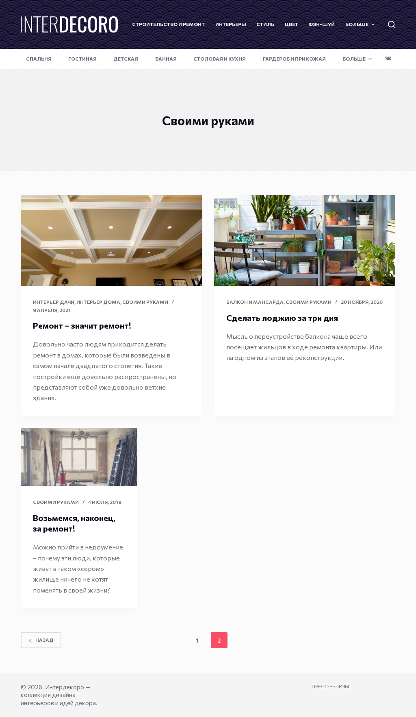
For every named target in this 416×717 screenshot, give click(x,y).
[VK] (388, 58)
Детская (125, 58)
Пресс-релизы (330, 686)
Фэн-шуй (321, 24)
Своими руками (145, 302)
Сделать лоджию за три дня (282, 318)
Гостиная (82, 58)
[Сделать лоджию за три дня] (304, 240)
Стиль (265, 24)
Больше (356, 24)
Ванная (166, 58)
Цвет (291, 24)
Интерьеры (230, 24)
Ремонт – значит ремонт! (82, 325)
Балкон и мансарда (255, 302)
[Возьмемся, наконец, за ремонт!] (79, 457)
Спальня (39, 58)
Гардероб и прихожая (294, 58)
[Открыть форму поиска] (391, 24)
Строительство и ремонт (168, 24)
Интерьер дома (98, 302)
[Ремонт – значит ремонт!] (111, 240)
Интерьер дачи (53, 302)
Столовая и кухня (219, 58)
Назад (44, 640)
